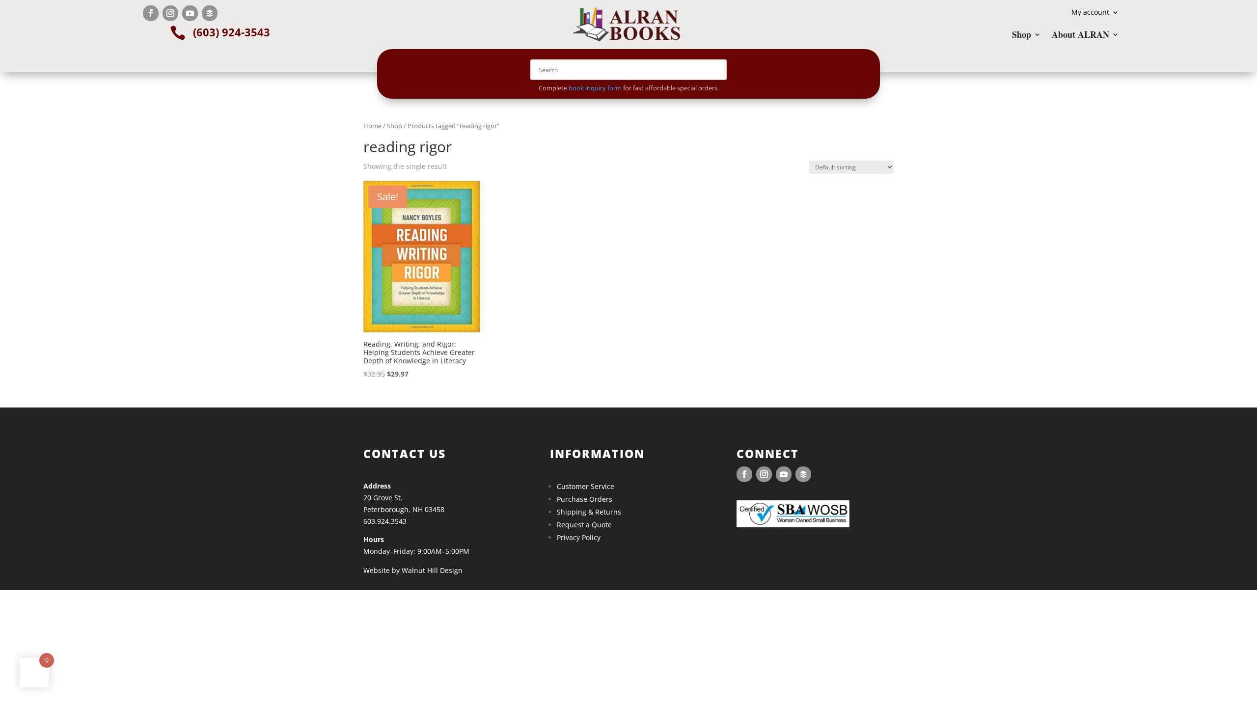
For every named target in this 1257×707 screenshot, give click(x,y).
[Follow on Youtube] (190, 13)
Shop (1021, 36)
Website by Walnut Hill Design (413, 570)
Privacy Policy (579, 537)
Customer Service (585, 486)
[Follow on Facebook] (151, 13)
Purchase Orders (584, 499)
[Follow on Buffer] (210, 13)
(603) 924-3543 (231, 32)
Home (372, 125)
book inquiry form (595, 87)
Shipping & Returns (589, 512)
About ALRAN (1080, 36)
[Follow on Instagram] (170, 13)
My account (1090, 13)
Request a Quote (584, 524)
